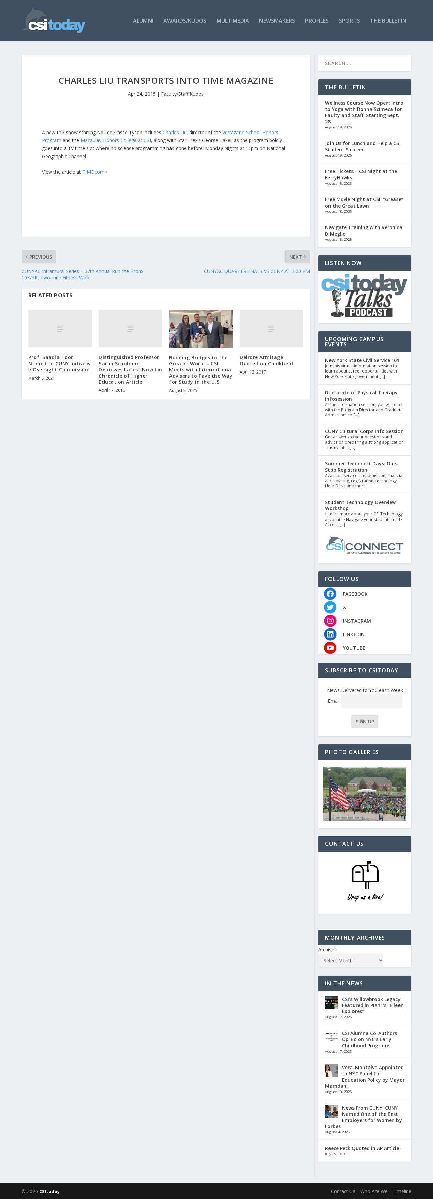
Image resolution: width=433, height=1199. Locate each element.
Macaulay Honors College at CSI (116, 140)
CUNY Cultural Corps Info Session (364, 431)
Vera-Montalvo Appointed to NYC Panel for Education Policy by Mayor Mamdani (365, 1076)
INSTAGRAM (357, 621)
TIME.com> (94, 172)
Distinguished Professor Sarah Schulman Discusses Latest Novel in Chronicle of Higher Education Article (130, 369)
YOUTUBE (354, 648)
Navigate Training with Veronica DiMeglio (363, 230)
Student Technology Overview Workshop (360, 505)
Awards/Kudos (184, 21)
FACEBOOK (355, 594)
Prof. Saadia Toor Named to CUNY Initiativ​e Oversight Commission (59, 363)
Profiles (317, 21)
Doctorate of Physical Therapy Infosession (361, 395)
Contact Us (343, 1191)
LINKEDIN (354, 634)
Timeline (402, 1191)
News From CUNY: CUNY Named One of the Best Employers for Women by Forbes (363, 1117)
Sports (349, 21)
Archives (327, 949)
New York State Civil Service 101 (362, 360)
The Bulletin (388, 21)
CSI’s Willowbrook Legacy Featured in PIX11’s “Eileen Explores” (373, 1005)
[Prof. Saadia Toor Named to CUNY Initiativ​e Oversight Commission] (60, 329)
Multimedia (232, 21)
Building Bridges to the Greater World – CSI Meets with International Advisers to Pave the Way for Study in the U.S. (201, 369)
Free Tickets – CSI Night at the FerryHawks (361, 174)
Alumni (143, 21)
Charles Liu (175, 132)
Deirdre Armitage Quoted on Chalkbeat (267, 360)
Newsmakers (277, 21)
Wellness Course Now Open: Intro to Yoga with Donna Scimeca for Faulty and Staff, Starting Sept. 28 (364, 112)
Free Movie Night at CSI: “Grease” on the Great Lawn (364, 202)
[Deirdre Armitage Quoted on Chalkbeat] (271, 329)
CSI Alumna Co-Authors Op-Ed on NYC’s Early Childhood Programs (369, 1039)
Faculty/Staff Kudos (182, 94)
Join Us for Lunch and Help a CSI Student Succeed (363, 146)
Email (334, 701)
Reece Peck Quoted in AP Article (362, 1148)
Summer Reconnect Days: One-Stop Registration (361, 466)
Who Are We (374, 1191)
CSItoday (49, 1191)
